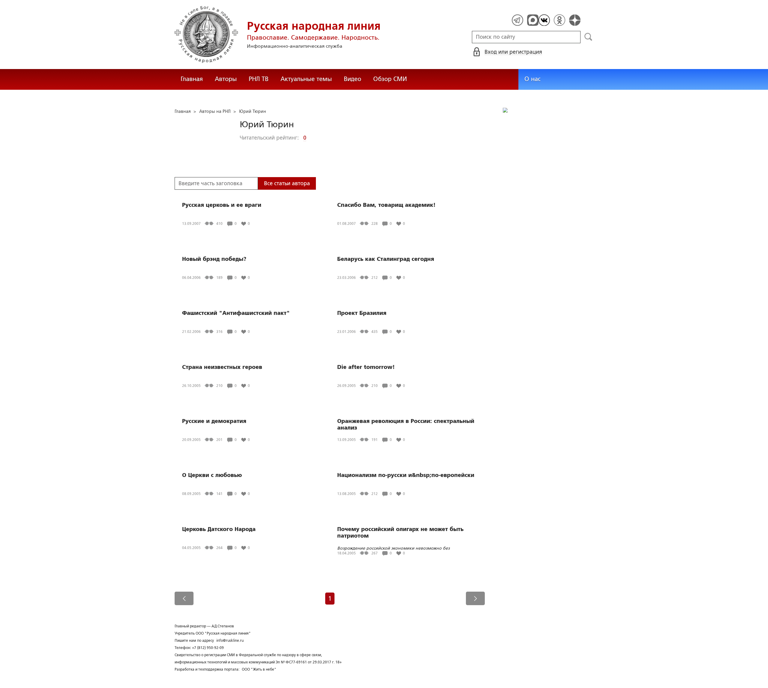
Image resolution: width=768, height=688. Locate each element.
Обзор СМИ (390, 79)
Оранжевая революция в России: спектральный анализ (405, 424)
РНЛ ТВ (258, 79)
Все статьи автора (287, 183)
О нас (532, 79)
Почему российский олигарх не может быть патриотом (400, 532)
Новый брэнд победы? (214, 259)
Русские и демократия (214, 421)
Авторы (226, 79)
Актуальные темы (306, 79)
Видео (352, 79)
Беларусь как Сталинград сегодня (385, 259)
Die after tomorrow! (366, 367)
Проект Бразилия (361, 313)
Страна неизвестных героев (222, 367)
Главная (192, 79)
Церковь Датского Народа (219, 529)
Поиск (588, 37)
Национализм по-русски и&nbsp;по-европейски (405, 475)
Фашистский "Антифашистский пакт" (236, 313)
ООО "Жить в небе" (259, 669)
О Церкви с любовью (212, 475)
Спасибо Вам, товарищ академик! (386, 205)
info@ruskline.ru (230, 640)
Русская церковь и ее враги (221, 205)
